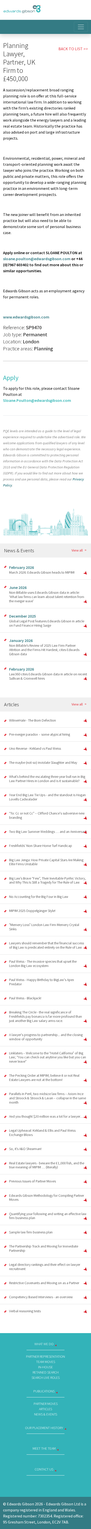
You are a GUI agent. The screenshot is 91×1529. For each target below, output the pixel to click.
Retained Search (46, 1372)
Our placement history (44, 1428)
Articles (45, 1409)
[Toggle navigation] (81, 27)
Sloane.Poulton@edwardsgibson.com (37, 400)
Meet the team (44, 1448)
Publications (44, 1391)
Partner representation (45, 1356)
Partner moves (46, 1403)
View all (77, 550)
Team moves (45, 1361)
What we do (44, 1344)
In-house (45, 1367)
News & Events (45, 1414)
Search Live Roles (46, 1377)
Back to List (70, 48)
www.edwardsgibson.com (26, 316)
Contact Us (44, 1469)
